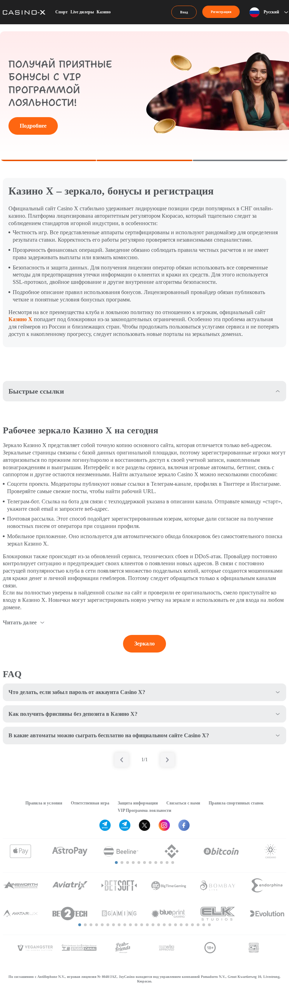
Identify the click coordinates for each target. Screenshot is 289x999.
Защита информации (138, 803)
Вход (184, 12)
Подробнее (33, 126)
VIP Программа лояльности (144, 810)
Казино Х (20, 319)
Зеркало (144, 644)
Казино (104, 11)
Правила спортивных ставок (236, 803)
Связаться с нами (183, 803)
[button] (116, 862)
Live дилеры (82, 11)
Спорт (61, 11)
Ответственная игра (90, 803)
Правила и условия (43, 803)
